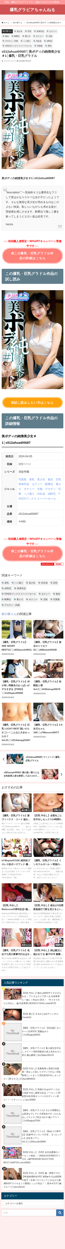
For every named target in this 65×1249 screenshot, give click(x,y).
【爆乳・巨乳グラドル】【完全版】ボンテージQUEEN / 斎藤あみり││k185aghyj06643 (41, 1031)
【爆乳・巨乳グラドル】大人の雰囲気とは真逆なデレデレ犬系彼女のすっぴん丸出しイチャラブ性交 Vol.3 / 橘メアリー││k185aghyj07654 (41, 1115)
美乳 (50, 46)
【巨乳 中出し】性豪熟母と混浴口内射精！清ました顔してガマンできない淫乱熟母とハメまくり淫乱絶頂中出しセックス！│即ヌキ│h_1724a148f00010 (32, 1073)
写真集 (39, 46)
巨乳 (29, 31)
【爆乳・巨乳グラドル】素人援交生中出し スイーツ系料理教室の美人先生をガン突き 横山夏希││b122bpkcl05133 (41, 1051)
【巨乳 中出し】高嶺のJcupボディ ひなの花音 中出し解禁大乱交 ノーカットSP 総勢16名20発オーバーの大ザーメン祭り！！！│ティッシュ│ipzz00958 (32, 1094)
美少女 (19, 31)
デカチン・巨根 (11, 41)
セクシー (53, 31)
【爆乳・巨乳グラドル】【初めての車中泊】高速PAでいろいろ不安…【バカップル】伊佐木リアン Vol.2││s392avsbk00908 (42, 1136)
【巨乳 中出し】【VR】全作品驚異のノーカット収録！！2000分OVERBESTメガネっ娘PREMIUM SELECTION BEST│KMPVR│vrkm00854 (32, 1157)
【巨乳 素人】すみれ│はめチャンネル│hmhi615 (40, 1015)
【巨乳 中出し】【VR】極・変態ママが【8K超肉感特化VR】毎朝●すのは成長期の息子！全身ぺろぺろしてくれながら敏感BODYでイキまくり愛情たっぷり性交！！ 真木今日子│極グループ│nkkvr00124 (32, 1180)
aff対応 (49, 41)
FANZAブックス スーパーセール (18, 46)
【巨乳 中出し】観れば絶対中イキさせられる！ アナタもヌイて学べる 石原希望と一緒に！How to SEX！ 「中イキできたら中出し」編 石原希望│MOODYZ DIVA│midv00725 (32, 998)
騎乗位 (17, 36)
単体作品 (40, 31)
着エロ (27, 36)
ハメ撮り (27, 41)
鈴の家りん (7, 31)
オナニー (39, 36)
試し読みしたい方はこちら (34, 402)
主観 (50, 36)
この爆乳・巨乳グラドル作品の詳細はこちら (34, 256)
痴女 (7, 36)
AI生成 (38, 41)
